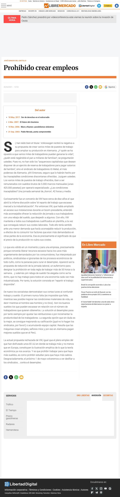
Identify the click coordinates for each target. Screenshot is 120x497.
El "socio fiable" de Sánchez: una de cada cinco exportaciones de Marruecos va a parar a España (97, 304)
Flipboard (92, 492)
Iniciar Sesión (117, 6)
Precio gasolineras (12, 417)
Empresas (22, 11)
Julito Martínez (81, 1)
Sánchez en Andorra (39, 1)
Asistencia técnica (70, 489)
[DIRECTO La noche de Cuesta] (99, 6)
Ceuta (30, 1)
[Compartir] (86, 87)
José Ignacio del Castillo (15, 60)
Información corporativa (16, 489)
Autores (84, 489)
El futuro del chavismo (23, 122)
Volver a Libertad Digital (87, 6)
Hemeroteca (12, 430)
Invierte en (32, 11)
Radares (10, 424)
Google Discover (110, 488)
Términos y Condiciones (40, 489)
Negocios (61, 11)
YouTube (105, 488)
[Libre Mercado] (60, 5)
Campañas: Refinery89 (12, 493)
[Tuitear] (91, 87)
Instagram (101, 488)
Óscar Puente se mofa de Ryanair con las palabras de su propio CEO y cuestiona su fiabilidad (96, 294)
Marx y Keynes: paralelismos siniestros (31, 127)
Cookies (56, 489)
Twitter (96, 488)
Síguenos (111, 87)
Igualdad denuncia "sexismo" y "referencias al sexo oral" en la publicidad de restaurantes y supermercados (97, 277)
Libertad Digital (47, 484)
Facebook (92, 488)
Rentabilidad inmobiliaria (91, 11)
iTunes (101, 492)
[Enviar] (96, 87)
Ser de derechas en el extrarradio (28, 117)
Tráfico (9, 404)
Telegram (96, 492)
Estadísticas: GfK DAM (27, 493)
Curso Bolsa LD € (73, 11)
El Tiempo (11, 410)
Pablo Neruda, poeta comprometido (29, 132)
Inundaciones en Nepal (52, 1)
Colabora (107, 6)
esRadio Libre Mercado (47, 11)
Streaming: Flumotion (43, 493)
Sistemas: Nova (56, 493)
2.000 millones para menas (68, 1)
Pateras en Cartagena (93, 1)
